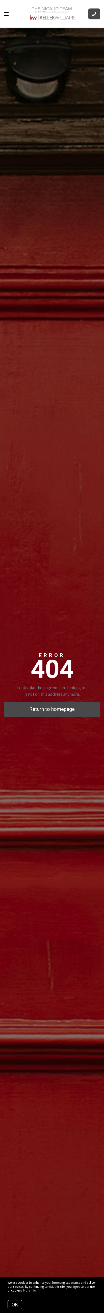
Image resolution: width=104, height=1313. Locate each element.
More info (29, 1290)
